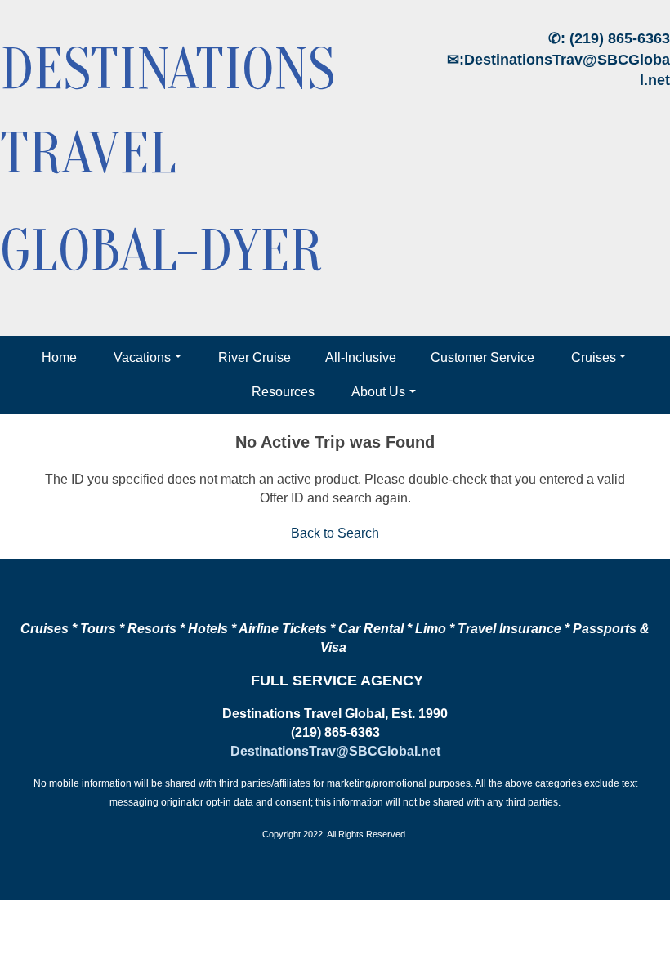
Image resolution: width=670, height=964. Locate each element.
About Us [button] (378, 392)
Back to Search (335, 533)
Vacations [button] (142, 357)
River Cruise (254, 357)
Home (59, 357)
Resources (283, 392)
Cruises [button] (593, 357)
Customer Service (482, 357)
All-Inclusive (360, 357)
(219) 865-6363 (620, 38)
